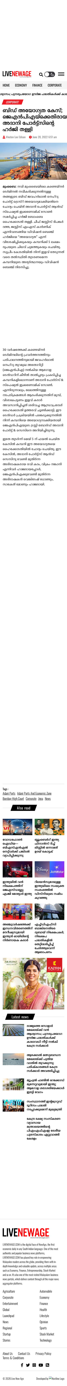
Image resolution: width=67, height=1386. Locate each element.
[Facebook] (22, 1365)
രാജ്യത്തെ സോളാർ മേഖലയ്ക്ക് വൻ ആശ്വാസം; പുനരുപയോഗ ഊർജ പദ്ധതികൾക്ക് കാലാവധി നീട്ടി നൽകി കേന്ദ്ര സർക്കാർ (44, 1036)
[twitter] (28, 1365)
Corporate (8, 1297)
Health (43, 1309)
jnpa (40, 798)
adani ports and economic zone (34, 793)
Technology (46, 1340)
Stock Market (47, 1334)
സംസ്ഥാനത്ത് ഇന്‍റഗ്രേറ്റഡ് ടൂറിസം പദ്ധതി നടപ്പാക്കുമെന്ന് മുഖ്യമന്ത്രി (44, 1105)
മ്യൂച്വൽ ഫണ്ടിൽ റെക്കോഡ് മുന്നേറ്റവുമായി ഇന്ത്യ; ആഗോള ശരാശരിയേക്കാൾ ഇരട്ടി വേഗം (45, 1086)
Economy (44, 1297)
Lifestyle (44, 1315)
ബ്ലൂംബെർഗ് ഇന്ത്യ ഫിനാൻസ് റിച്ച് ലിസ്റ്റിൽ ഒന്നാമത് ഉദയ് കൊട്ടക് (47, 846)
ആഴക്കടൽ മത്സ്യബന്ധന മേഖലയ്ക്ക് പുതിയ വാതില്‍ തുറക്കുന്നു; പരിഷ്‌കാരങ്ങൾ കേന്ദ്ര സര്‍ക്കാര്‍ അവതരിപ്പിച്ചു (44, 1063)
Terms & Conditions (13, 1358)
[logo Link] (17, 75)
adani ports (9, 793)
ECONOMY (21, 85)
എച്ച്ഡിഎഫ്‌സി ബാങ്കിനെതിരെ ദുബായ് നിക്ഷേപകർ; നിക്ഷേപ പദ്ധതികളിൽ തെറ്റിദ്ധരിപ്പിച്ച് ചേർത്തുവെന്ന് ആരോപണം (49, 938)
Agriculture (9, 1291)
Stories (6, 1340)
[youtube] (41, 1365)
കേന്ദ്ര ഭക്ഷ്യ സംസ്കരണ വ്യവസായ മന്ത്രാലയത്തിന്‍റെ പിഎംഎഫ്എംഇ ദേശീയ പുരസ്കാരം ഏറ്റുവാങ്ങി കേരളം (44, 1129)
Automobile (46, 1291)
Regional (7, 1328)
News (6, 1322)
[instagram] (34, 1365)
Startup (7, 1334)
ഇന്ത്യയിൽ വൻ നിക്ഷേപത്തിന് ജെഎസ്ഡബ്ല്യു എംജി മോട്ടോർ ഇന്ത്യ (17, 888)
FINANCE (37, 85)
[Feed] (47, 1365)
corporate (31, 798)
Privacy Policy (43, 1353)
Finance (44, 1303)
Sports (43, 1328)
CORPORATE (55, 85)
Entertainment (10, 1303)
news (48, 798)
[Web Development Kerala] (56, 1378)
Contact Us (24, 1353)
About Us (8, 1353)
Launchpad (8, 1315)
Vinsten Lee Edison (16, 137)
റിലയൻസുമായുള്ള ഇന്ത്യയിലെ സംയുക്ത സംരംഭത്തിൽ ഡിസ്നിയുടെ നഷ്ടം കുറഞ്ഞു (49, 890)
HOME (6, 85)
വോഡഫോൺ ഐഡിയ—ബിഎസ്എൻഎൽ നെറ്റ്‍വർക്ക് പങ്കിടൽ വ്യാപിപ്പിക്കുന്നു (16, 847)
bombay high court (13, 798)
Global (6, 1309)
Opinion (44, 1322)
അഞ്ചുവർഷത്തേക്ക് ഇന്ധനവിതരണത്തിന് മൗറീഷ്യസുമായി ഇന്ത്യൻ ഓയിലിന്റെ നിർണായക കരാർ (17, 932)
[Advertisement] (33, 33)
